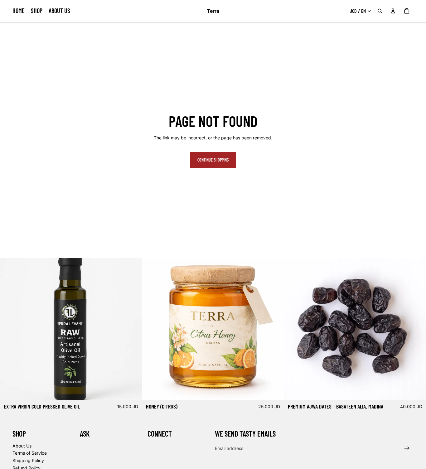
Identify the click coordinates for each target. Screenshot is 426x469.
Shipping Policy (28, 460)
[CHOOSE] (132, 390)
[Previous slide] (9, 329)
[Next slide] (132, 329)
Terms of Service (29, 453)
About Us (21, 445)
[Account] (393, 11)
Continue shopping (213, 159)
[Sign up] (407, 448)
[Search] (380, 11)
